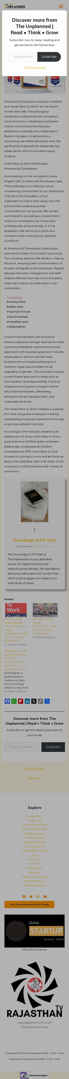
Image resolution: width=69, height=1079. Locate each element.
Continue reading (34, 67)
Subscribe (49, 56)
